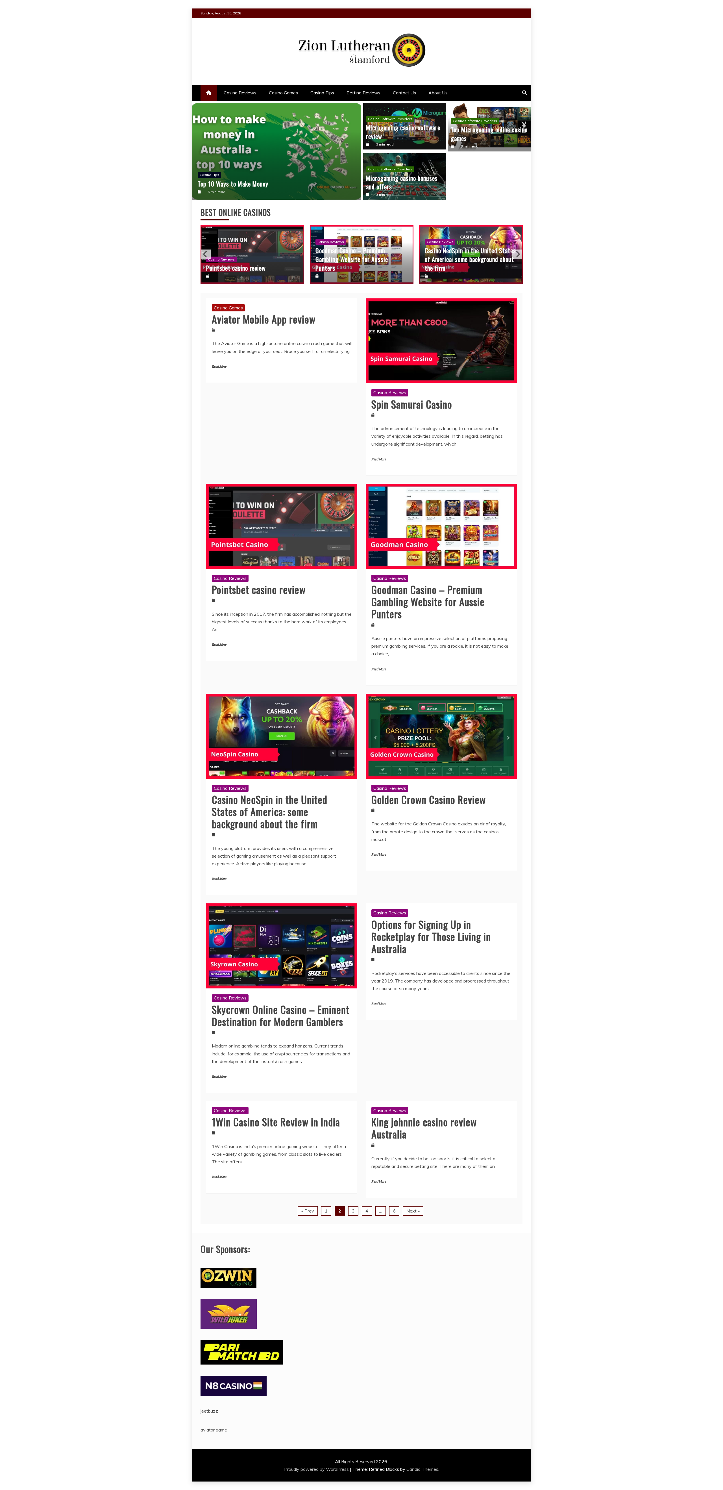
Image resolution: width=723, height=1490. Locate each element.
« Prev (307, 1211)
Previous (206, 254)
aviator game (214, 1430)
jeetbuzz (209, 1411)
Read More (219, 367)
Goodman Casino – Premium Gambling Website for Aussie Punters (242, 259)
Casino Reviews (240, 93)
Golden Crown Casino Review (460, 267)
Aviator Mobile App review (263, 318)
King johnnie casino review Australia (424, 1127)
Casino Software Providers (390, 119)
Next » (413, 1211)
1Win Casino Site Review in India (276, 1121)
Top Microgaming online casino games (489, 134)
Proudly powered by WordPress (317, 1469)
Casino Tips (322, 93)
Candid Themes (422, 1469)
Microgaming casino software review (403, 132)
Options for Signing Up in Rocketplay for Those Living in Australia (431, 936)
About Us (438, 93)
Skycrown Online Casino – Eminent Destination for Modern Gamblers (280, 1015)
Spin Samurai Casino (411, 403)
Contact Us (404, 93)
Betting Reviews (363, 93)
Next (517, 254)
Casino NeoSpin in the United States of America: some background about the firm (361, 259)
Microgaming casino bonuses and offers (402, 182)
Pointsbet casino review (259, 589)
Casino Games (283, 93)
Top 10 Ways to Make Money (233, 183)
